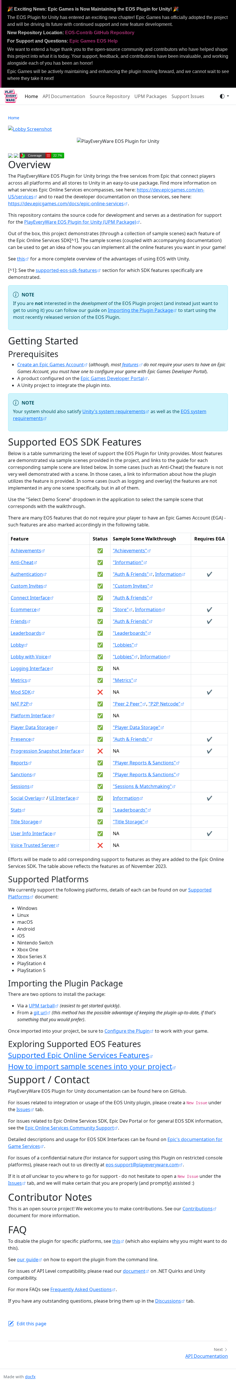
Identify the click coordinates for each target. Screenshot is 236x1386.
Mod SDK (21, 692)
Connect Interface (30, 598)
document (134, 1271)
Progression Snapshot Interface (45, 751)
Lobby (17, 645)
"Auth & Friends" (131, 574)
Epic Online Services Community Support (69, 1128)
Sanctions (21, 774)
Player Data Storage (32, 727)
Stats (16, 810)
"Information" (128, 562)
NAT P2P (20, 704)
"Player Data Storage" (136, 727)
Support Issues (188, 96)
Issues (23, 1109)
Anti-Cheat (22, 562)
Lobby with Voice (29, 656)
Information (168, 574)
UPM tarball (42, 1005)
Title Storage (24, 821)
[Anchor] (64, 353)
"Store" (121, 609)
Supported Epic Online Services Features (78, 1055)
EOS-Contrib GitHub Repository (99, 32)
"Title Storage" (128, 821)
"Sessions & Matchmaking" (142, 786)
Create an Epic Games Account (50, 364)
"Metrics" (123, 680)
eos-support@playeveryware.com (142, 1164)
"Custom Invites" (131, 586)
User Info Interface (31, 833)
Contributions (197, 1208)
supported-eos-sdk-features (66, 270)
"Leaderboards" (130, 633)
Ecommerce (24, 609)
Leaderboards (26, 633)
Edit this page (31, 1323)
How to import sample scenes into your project (90, 1066)
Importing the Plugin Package (140, 310)
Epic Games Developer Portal (112, 378)
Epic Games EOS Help (93, 41)
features (130, 364)
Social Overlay (26, 798)
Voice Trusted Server (33, 845)
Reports (19, 763)
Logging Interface (30, 668)
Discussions (168, 1301)
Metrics (19, 680)
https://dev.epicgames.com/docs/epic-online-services (66, 203)
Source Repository (110, 96)
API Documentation (64, 96)
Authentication (27, 574)
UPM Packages (150, 96)
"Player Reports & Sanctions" (144, 763)
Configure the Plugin (127, 1031)
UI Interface (62, 798)
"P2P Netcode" (164, 704)
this (21, 259)
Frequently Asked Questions (81, 1289)
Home (31, 96)
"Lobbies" (123, 645)
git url (40, 1012)
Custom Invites (27, 586)
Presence (21, 739)
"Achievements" (130, 550)
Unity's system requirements (113, 411)
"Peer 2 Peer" (127, 704)
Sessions (20, 786)
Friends (19, 621)
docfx (30, 1376)
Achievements (26, 550)
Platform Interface (31, 715)
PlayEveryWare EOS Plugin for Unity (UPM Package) (80, 222)
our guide (27, 1259)
